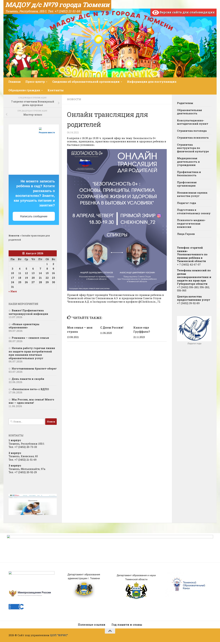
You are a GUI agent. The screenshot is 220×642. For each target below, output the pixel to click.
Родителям (185, 103)
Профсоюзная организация (187, 184)
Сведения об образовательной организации (86, 81)
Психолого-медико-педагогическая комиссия (191, 223)
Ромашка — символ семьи (30, 337)
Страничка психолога (192, 137)
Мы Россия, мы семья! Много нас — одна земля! (31, 401)
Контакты (56, 90)
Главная (14, 81)
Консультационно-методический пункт (192, 122)
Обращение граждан (24, 90)
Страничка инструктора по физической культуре (193, 148)
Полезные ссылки (91, 624)
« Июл (13, 291)
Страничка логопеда (192, 130)
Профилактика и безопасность (189, 173)
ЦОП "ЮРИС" (59, 635)
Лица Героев (186, 234)
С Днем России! (111, 327)
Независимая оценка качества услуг (192, 194)
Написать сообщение (33, 216)
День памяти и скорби (28, 378)
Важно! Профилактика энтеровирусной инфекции (28, 312)
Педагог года (186, 203)
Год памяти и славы (127, 624)
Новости (74, 99)
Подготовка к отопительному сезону (194, 211)
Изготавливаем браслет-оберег (34, 368)
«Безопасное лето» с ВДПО (30, 389)
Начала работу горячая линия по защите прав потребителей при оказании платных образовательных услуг (32, 353)
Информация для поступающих (152, 81)
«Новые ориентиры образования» (24, 325)
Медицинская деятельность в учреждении (188, 161)
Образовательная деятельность (189, 111)
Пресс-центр (35, 81)
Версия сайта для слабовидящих (187, 12)
